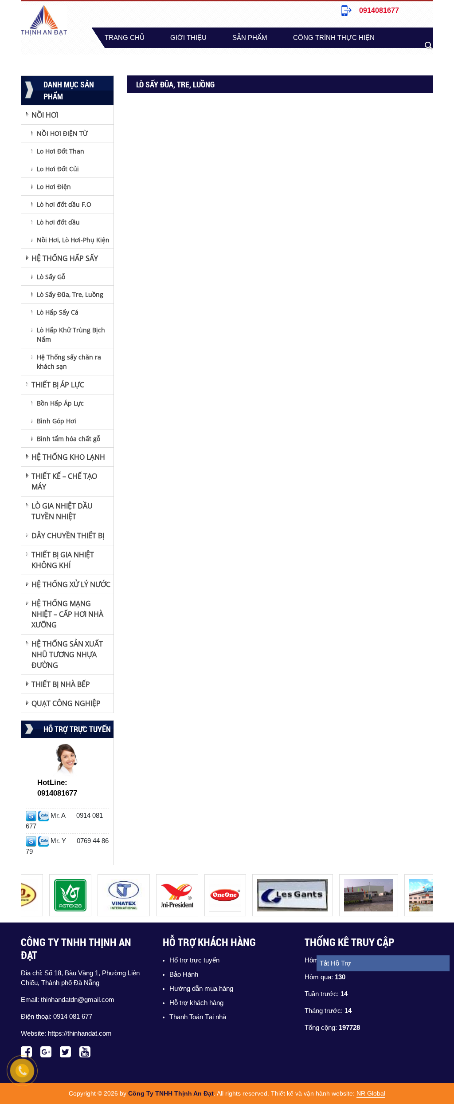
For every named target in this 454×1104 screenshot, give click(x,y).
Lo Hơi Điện (54, 186)
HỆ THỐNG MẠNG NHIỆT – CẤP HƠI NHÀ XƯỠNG (67, 614)
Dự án (115, 58)
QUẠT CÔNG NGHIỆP (66, 703)
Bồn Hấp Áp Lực (60, 403)
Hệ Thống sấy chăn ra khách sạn (69, 362)
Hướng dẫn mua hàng (201, 988)
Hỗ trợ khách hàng (196, 1002)
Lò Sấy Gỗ (51, 276)
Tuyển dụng (174, 58)
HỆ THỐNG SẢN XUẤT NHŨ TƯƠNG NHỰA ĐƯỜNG (67, 654)
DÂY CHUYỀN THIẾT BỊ (67, 535)
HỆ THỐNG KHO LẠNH (68, 457)
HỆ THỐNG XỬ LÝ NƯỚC (70, 584)
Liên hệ (235, 58)
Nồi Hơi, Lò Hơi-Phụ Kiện (73, 240)
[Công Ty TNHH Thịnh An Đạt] (62, 879)
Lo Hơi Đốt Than (60, 151)
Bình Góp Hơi (56, 421)
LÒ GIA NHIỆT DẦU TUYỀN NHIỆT (62, 511)
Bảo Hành (183, 974)
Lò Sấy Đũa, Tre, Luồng (70, 294)
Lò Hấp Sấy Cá (57, 312)
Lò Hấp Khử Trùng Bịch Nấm (71, 334)
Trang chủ (125, 37)
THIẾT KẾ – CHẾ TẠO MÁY (64, 481)
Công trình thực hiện (334, 37)
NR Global (370, 1093)
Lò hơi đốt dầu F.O (64, 204)
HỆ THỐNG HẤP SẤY (64, 258)
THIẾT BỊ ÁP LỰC (57, 385)
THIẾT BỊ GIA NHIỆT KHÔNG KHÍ (62, 560)
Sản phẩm (249, 37)
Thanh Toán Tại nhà (197, 1017)
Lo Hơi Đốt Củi (58, 169)
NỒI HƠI (44, 115)
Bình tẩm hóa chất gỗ (68, 438)
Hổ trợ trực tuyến (194, 960)
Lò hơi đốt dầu (58, 222)
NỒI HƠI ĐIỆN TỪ (62, 133)
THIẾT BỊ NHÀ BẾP (60, 684)
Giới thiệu (188, 37)
